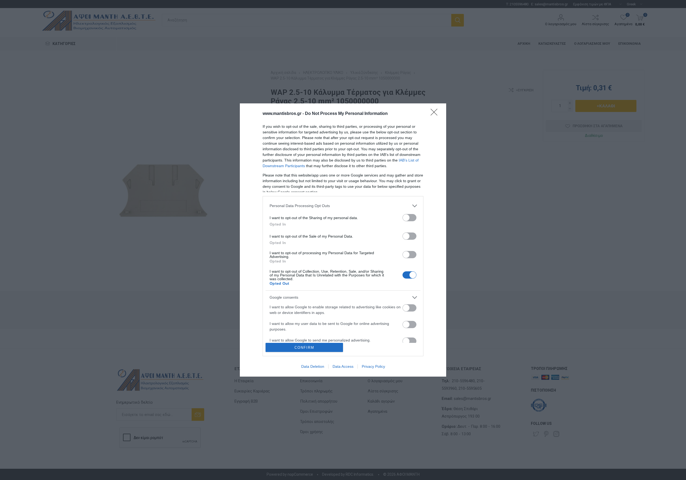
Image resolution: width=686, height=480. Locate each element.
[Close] (436, 114)
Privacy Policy (373, 366)
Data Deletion (312, 366)
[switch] (409, 217)
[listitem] (343, 206)
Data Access (343, 366)
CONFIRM (304, 348)
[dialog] (343, 240)
